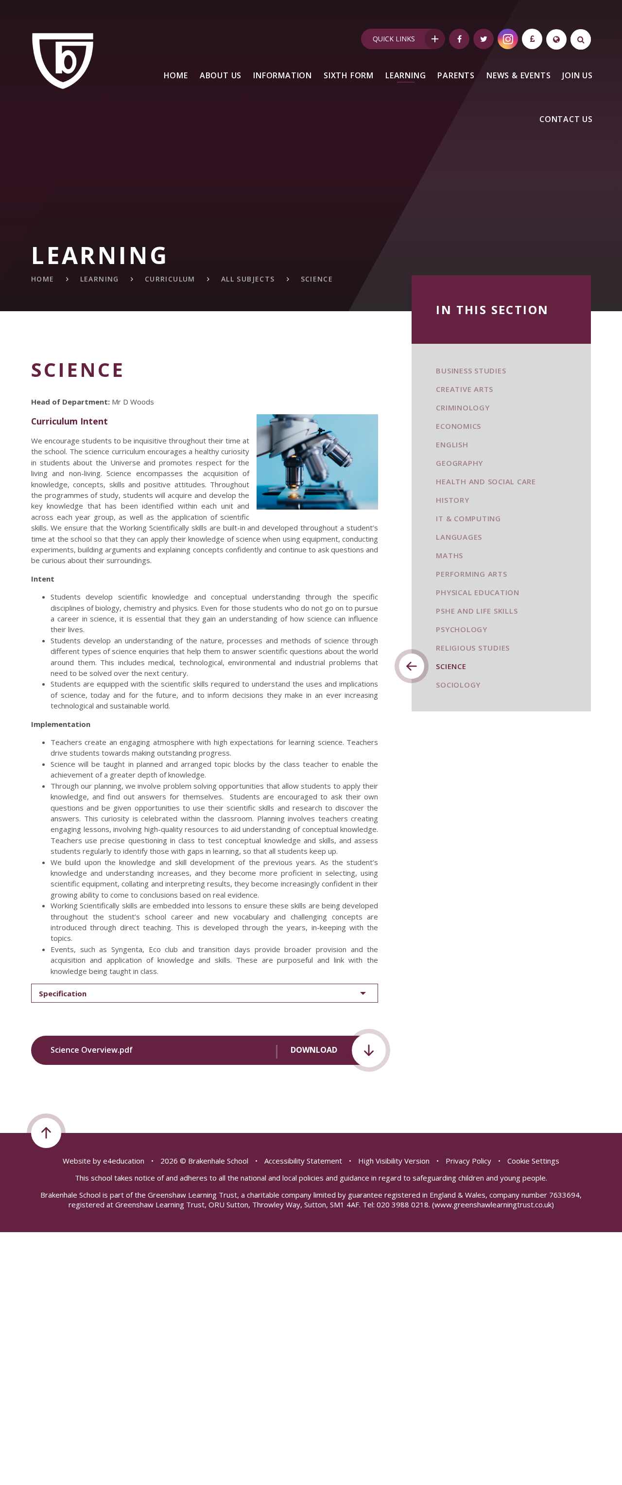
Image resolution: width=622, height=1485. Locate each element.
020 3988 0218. (403, 1204)
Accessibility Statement (303, 1161)
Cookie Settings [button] (533, 1161)
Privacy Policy (468, 1161)
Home (42, 278)
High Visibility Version (394, 1161)
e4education (123, 1161)
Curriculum (170, 278)
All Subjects (248, 278)
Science (317, 278)
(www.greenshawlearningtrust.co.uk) (492, 1204)
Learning (99, 278)
